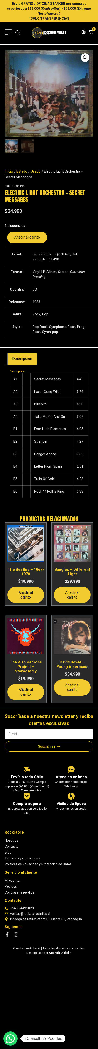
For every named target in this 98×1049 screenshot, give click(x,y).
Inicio (9, 171)
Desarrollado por (49, 952)
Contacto (12, 846)
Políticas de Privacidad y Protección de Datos (38, 864)
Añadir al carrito (27, 237)
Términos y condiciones (22, 858)
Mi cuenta (12, 880)
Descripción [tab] (22, 358)
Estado (21, 171)
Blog (8, 852)
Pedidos (11, 886)
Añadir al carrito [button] (26, 594)
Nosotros (11, 840)
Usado (36, 171)
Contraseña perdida (19, 892)
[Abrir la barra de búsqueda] (17, 32)
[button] (85, 57)
